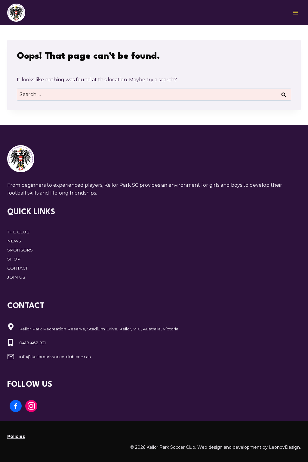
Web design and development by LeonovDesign (248, 447)
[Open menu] (295, 12)
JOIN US (16, 277)
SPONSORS (20, 250)
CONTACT (17, 268)
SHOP (13, 259)
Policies (16, 436)
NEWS (14, 241)
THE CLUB (18, 231)
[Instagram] (31, 406)
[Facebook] (16, 406)
